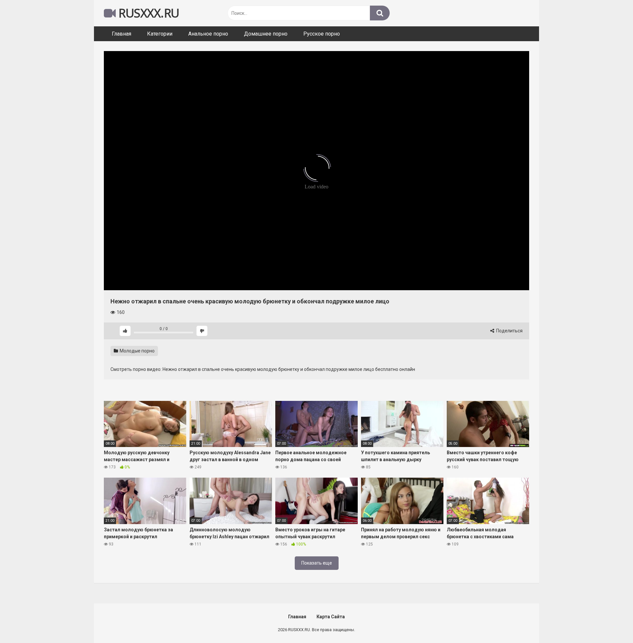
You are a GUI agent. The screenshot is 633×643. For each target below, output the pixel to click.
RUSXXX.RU (147, 13)
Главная (121, 34)
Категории (159, 34)
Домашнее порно (265, 34)
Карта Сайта (330, 616)
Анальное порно (208, 34)
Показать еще (316, 563)
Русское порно (321, 34)
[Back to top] (611, 623)
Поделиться (509, 330)
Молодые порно (137, 350)
